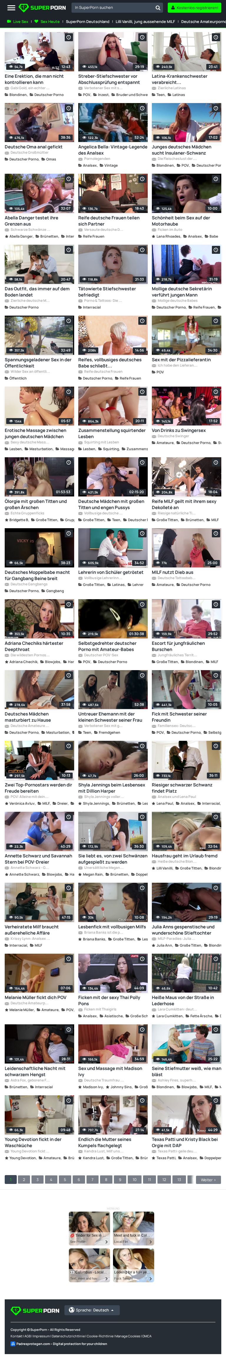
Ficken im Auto (169, 230)
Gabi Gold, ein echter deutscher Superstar (30, 88)
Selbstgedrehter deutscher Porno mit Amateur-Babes (107, 646)
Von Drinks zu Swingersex (179, 430)
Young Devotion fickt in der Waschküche (33, 1142)
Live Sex (20, 21)
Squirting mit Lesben (101, 442)
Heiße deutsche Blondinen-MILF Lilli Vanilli (177, 862)
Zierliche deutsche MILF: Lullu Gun (30, 301)
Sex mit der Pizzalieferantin (181, 360)
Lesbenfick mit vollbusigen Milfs (112, 927)
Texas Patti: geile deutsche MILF (177, 1151)
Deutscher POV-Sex (101, 655)
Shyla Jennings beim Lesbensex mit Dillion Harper (111, 788)
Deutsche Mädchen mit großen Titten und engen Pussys (111, 504)
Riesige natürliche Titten (177, 513)
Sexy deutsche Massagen (30, 442)
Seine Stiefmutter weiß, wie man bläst (186, 1071)
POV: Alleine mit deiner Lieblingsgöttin (30, 797)
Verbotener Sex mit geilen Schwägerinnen (104, 726)
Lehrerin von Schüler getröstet (111, 572)
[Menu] (11, 8)
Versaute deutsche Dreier (104, 230)
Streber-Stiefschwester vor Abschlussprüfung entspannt (109, 79)
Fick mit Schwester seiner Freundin (179, 717)
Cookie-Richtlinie (100, 1336)
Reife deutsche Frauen (103, 372)
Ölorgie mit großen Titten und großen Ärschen (36, 504)
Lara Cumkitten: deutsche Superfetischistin (177, 1010)
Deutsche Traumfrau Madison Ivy (104, 1081)
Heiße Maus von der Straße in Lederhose (183, 1000)
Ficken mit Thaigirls (100, 1010)
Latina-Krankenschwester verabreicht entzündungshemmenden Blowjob (179, 79)
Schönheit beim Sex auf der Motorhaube (181, 221)
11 (149, 1179)
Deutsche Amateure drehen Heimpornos (30, 726)
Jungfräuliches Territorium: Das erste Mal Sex (177, 655)
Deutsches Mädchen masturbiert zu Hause (28, 717)
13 (179, 1179)
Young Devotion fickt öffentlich (30, 1151)
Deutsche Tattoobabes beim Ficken (177, 578)
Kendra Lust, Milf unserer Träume (104, 1151)
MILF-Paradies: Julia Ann (177, 939)
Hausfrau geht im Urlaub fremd (184, 856)
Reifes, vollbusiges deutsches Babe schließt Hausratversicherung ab (110, 363)
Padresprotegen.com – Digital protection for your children (61, 1343)
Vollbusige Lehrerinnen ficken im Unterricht (104, 578)
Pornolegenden (97, 159)
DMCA (147, 1336)
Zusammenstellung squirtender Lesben (112, 433)
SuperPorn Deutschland (87, 21)
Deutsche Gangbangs (29, 584)
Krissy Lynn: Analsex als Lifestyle (30, 939)
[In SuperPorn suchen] (158, 8)
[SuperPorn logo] (42, 9)
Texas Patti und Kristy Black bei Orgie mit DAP (185, 1142)
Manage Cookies (127, 1336)
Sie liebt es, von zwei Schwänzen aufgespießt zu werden (112, 859)
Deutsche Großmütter (29, 153)
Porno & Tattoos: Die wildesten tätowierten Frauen (104, 301)
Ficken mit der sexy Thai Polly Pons (109, 1000)
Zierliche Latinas (171, 88)
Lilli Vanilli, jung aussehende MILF (145, 21)
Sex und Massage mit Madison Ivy (110, 1071)
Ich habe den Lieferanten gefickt (177, 366)
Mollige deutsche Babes (177, 301)
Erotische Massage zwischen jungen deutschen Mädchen (35, 433)
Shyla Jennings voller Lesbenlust (104, 797)
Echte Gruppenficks (27, 513)
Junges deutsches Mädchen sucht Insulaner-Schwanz (181, 150)
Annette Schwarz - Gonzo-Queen (30, 868)
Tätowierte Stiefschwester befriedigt (107, 292)
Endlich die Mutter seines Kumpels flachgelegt (104, 1142)
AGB (27, 1336)
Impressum (41, 1336)
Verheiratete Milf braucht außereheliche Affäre (32, 930)
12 (164, 1179)
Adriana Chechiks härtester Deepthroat (34, 646)
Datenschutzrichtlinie (68, 1336)
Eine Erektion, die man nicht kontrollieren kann (34, 79)
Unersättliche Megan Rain (104, 868)
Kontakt (16, 1336)
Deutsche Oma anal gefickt (34, 147)
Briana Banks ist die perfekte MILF (104, 933)
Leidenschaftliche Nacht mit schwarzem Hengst (35, 1071)
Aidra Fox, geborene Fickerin (30, 1081)
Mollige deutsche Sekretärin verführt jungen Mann (182, 292)
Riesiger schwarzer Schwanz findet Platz (182, 788)
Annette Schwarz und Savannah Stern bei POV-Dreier (38, 859)
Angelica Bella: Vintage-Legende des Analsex (112, 150)
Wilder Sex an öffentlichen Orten (30, 372)
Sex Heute (50, 21)
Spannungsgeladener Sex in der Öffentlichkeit (38, 363)
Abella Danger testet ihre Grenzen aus (31, 221)
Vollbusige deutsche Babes (104, 513)
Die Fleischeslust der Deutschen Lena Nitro (177, 159)
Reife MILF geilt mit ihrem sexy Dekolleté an (184, 504)
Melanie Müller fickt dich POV (36, 997)
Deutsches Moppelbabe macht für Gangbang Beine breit (37, 575)
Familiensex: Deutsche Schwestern (177, 726)
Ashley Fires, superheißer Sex (177, 1081)
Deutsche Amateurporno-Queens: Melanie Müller (30, 1003)
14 (194, 1179)
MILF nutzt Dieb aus (172, 572)
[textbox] (112, 7)
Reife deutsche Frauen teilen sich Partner (108, 221)
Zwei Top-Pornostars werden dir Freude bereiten (38, 788)
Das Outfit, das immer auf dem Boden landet (37, 292)
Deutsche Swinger (173, 436)
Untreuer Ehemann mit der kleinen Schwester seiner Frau (110, 717)
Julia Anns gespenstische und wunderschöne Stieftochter (183, 930)
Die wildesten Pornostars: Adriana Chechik (30, 655)
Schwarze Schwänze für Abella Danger (30, 230)
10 (135, 1179)
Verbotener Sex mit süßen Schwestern (104, 88)
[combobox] (117, 8)
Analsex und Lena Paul (176, 797)
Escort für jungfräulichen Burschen (178, 646)
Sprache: (92, 1310)
